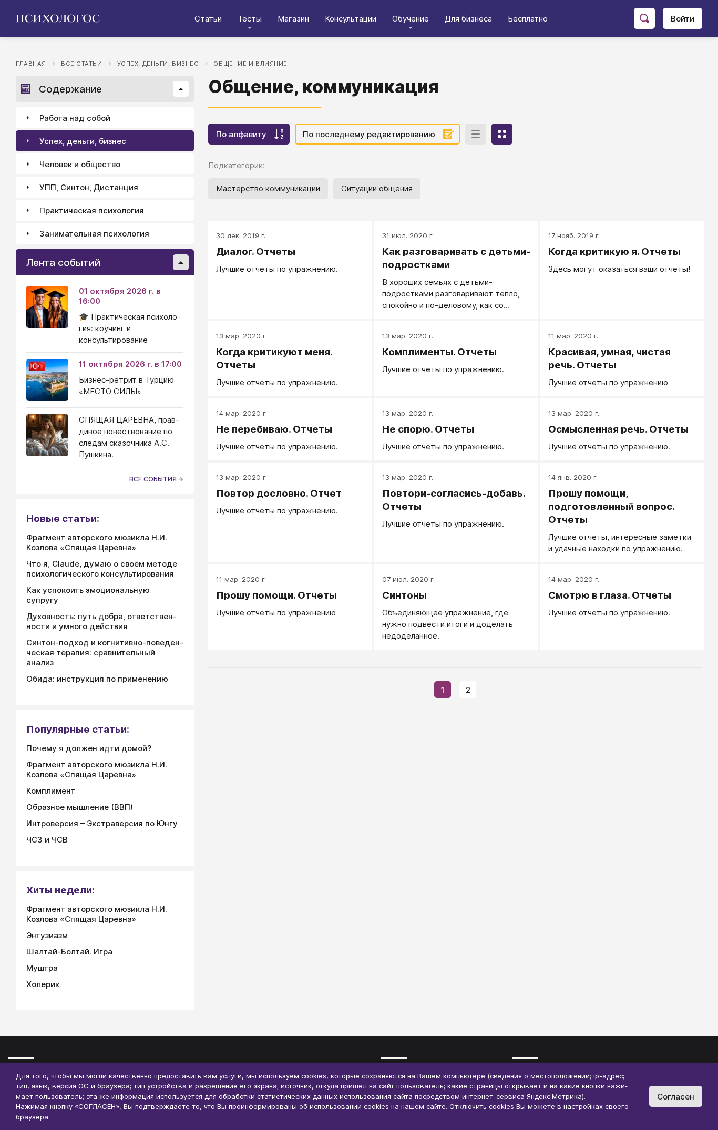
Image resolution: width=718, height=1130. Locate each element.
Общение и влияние (250, 63)
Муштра (42, 968)
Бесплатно (528, 19)
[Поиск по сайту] (644, 18)
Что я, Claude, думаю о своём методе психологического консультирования (101, 569)
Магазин (293, 19)
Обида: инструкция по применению (97, 679)
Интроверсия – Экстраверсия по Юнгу (102, 823)
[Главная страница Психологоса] (62, 18)
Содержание (70, 89)
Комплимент (50, 791)
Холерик (42, 984)
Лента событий (63, 262)
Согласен (675, 1097)
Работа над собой (74, 118)
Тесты (250, 19)
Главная (31, 63)
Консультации (350, 19)
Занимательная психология (94, 234)
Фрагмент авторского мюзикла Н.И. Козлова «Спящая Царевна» (96, 542)
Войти (682, 19)
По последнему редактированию (369, 134)
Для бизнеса (468, 19)
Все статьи (81, 63)
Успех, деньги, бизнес (158, 63)
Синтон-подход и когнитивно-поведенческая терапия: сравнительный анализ (104, 652)
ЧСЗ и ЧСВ (47, 840)
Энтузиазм (47, 935)
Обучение (410, 19)
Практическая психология (91, 210)
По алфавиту (241, 134)
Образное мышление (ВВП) (79, 807)
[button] (181, 89)
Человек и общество (79, 164)
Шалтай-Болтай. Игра (69, 952)
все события (153, 479)
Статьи (208, 19)
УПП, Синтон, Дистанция (88, 187)
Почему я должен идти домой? (88, 748)
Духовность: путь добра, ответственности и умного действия (101, 621)
